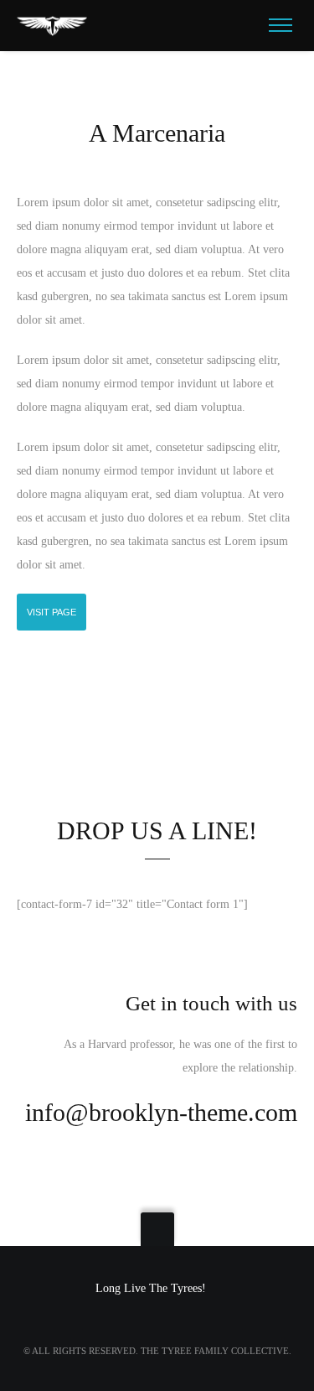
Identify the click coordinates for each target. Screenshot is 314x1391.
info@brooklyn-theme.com (161, 1112)
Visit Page (51, 612)
